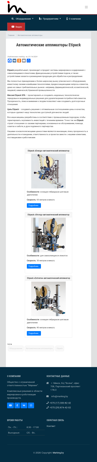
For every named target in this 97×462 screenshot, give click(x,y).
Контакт (51, 426)
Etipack (60, 348)
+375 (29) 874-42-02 (61, 407)
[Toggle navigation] (86, 7)
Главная (11, 35)
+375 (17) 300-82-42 (61, 403)
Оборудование (15, 348)
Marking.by (58, 452)
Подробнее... (33, 205)
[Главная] (16, 3)
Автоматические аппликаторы (30, 35)
